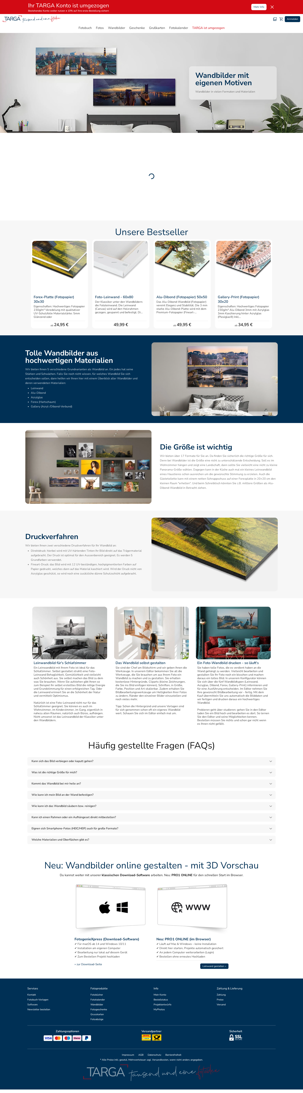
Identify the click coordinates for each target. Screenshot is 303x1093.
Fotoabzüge (96, 1019)
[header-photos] (275, 19)
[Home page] (31, 19)
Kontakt (31, 994)
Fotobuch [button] (85, 28)
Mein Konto (160, 994)
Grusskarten (97, 1014)
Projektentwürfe (162, 1004)
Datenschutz (154, 1055)
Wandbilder (96, 1004)
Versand (221, 1004)
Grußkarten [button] (157, 28)
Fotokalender (97, 999)
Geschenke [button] (137, 28)
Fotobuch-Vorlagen (37, 999)
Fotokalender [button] (178, 28)
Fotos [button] (100, 28)
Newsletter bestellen (38, 1009)
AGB (140, 1055)
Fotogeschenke (98, 1009)
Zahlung (221, 994)
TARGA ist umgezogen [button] (208, 28)
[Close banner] (272, 7)
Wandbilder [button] (116, 28)
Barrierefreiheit (173, 1055)
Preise (220, 999)
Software (32, 1004)
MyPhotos (159, 1009)
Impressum (128, 1055)
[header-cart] (281, 19)
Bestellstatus (161, 999)
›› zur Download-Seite (88, 964)
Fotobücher (96, 994)
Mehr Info (259, 7)
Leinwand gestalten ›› (214, 966)
